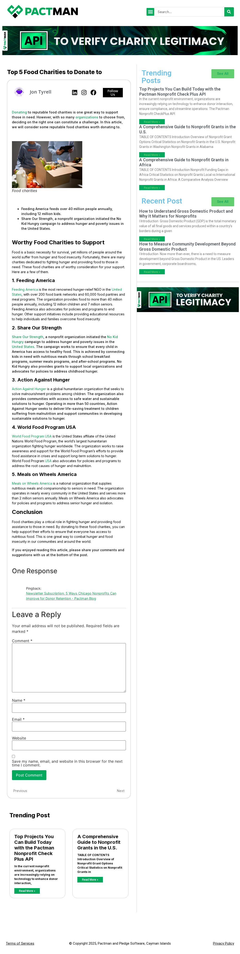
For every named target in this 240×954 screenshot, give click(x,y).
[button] (150, 12)
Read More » (27, 891)
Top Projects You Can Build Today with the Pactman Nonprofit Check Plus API (34, 848)
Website (19, 738)
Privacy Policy (223, 943)
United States (23, 347)
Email (18, 719)
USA (48, 461)
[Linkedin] (75, 92)
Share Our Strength (27, 337)
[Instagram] (84, 92)
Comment (22, 641)
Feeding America (25, 289)
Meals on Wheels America (32, 483)
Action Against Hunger (29, 389)
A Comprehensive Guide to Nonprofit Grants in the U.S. (98, 842)
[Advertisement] (188, 343)
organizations (86, 117)
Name (18, 700)
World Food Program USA (32, 436)
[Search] (229, 11)
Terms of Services (20, 943)
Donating (19, 112)
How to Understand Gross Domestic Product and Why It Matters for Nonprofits (186, 214)
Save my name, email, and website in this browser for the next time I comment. (67, 763)
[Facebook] (93, 92)
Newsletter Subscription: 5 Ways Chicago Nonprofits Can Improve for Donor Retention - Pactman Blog (71, 595)
